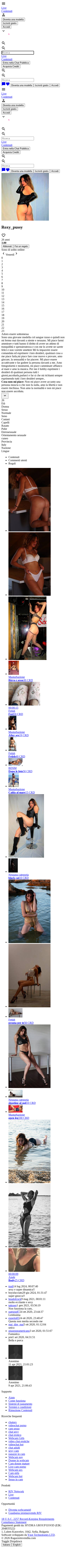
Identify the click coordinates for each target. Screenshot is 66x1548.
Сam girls (13, 1473)
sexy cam (13, 1450)
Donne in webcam (18, 1460)
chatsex (12, 1422)
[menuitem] (4, 7)
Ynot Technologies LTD (41, 1534)
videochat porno (17, 1425)
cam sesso (14, 1428)
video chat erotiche (18, 1441)
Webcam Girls (16, 1438)
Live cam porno (17, 1466)
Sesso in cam (15, 1479)
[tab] (36, 457)
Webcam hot (15, 1476)
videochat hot (15, 1444)
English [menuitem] (17, 1544)
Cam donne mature (19, 1463)
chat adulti (14, 1447)
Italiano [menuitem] (6, 1544)
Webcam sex (15, 1469)
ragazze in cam (16, 1454)
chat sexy (13, 1431)
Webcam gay (15, 1457)
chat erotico (14, 1434)
